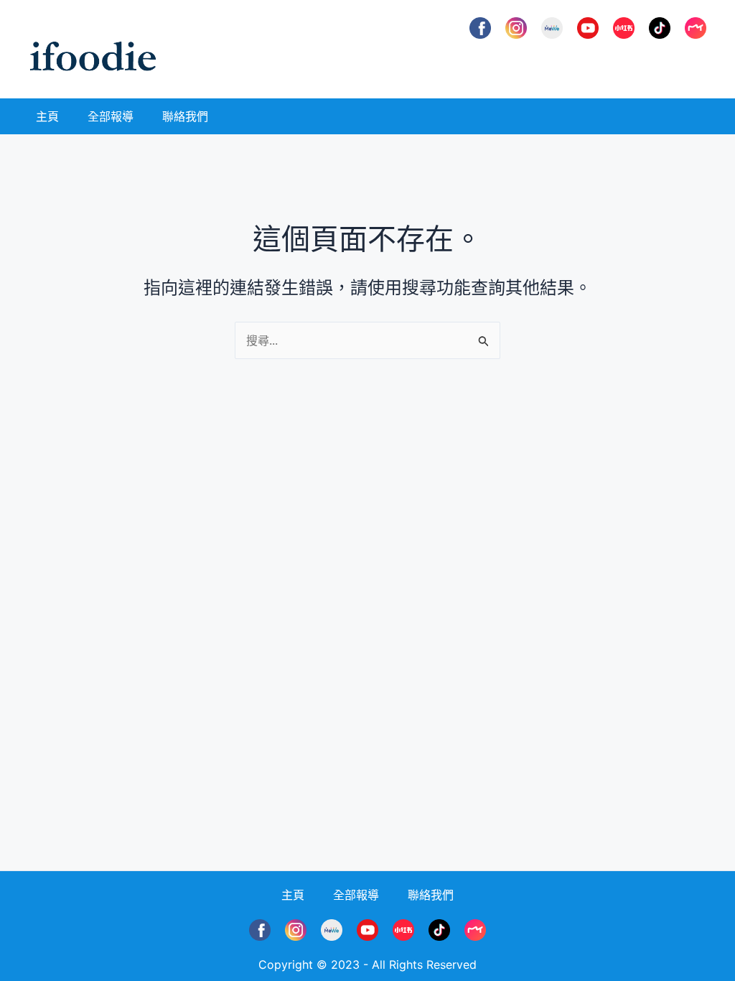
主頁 (47, 116)
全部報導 (111, 116)
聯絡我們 (185, 116)
